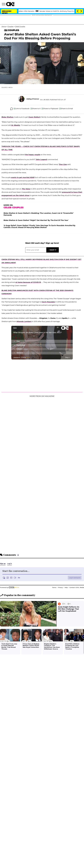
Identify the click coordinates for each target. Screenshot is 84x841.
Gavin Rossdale (48, 302)
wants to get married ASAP (23, 177)
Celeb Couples (20, 26)
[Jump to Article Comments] (11, 109)
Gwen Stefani (34, 117)
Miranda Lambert (24, 321)
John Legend (41, 159)
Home (4, 26)
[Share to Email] (66, 109)
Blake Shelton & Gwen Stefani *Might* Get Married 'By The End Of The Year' (36, 220)
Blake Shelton (7, 117)
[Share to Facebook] (22, 109)
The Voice (26, 189)
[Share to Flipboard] (50, 109)
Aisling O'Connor (32, 99)
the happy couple (32, 155)
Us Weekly (15, 125)
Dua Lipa (63, 164)
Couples (10, 26)
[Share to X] (36, 109)
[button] (4, 4)
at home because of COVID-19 (28, 282)
